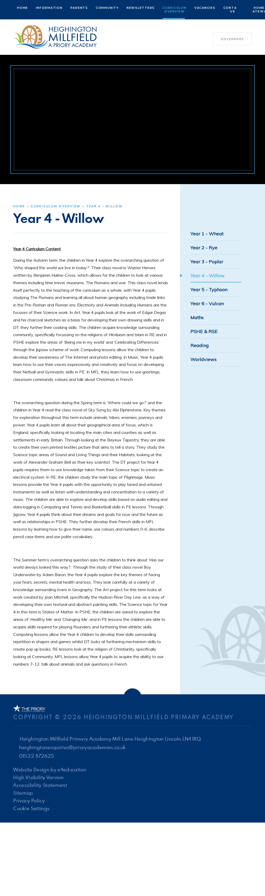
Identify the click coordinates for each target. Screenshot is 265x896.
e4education (71, 769)
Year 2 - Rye (203, 248)
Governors (232, 39)
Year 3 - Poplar (206, 262)
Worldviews (203, 359)
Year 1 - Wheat (207, 234)
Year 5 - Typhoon (208, 289)
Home (19, 206)
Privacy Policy (29, 800)
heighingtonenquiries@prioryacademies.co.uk (72, 747)
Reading (199, 345)
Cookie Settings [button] (31, 808)
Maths (197, 317)
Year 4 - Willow (104, 206)
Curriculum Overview (55, 206)
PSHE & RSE (204, 331)
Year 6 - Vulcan (207, 303)
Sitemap (23, 792)
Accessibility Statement (40, 785)
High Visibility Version (38, 777)
